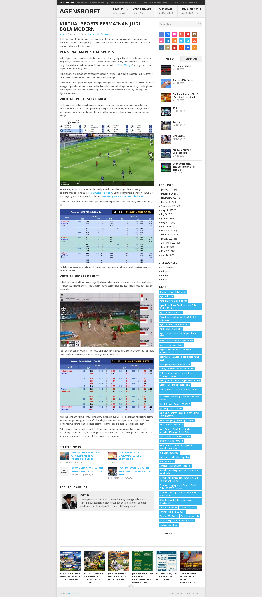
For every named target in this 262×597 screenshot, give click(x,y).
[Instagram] (194, 34)
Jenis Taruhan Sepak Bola (171, 425)
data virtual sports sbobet (100, 193)
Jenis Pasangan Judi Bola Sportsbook (177, 420)
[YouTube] (174, 47)
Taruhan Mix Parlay (169, 516)
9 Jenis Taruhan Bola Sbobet (173, 292)
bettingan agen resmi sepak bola (175, 364)
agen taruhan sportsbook (171, 345)
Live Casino (179, 136)
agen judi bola (166, 296)
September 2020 (169, 243)
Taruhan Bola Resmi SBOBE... (91, 3)
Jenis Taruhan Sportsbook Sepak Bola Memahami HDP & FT (177, 447)
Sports (176, 122)
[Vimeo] (187, 40)
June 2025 (166, 218)
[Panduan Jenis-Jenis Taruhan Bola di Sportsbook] (166, 561)
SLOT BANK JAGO (167, 533)
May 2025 (166, 222)
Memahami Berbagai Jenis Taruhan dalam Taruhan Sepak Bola (179, 479)
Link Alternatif (191, 11)
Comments (191, 59)
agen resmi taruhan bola (171, 312)
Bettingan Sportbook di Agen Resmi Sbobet (180, 380)
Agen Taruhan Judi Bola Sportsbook (176, 340)
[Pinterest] (187, 34)
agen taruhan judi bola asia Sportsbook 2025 (178, 334)
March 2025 (166, 230)
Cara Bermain (142, 11)
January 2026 (167, 189)
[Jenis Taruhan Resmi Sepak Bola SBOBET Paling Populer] (118, 561)
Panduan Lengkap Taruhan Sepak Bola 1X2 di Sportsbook (180, 494)
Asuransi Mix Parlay (183, 80)
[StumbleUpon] (194, 40)
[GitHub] (167, 47)
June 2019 (166, 247)
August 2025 (167, 210)
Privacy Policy (194, 593)
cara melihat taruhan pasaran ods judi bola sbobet (179, 398)
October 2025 (167, 202)
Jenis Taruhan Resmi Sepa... (155, 3)
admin (62, 34)
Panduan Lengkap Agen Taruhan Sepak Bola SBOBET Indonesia (178, 486)
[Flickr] (174, 34)
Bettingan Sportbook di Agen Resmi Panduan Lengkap (176, 374)
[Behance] (167, 34)
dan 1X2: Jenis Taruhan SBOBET (175, 404)
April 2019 (166, 255)
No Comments (103, 34)
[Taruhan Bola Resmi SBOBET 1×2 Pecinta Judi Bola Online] (70, 561)
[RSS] (194, 47)
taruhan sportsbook (169, 525)
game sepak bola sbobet (171, 408)
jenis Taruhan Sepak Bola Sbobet (175, 436)
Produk (119, 11)
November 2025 (168, 198)
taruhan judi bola (188, 507)
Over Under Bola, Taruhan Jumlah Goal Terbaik (184, 167)
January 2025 (167, 239)
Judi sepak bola (167, 461)
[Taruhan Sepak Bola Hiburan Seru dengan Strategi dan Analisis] (94, 561)
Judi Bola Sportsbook (169, 453)
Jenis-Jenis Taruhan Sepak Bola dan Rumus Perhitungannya (179, 414)
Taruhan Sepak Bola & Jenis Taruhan (177, 520)
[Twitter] (181, 40)
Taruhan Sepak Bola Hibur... (124, 3)
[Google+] (181, 34)
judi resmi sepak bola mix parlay (174, 457)
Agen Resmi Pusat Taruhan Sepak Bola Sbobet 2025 (178, 306)
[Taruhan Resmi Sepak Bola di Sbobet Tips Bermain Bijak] (191, 561)
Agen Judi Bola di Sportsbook (173, 301)
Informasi (166, 11)
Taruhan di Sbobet (168, 507)
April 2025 (166, 226)
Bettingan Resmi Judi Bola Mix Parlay (177, 368)
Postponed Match (182, 66)
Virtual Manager (125, 65)
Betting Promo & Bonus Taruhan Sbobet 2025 (179, 391)
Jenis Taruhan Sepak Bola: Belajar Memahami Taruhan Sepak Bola (175, 430)
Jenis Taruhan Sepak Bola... (186, 3)
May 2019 (166, 251)
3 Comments (113, 462)
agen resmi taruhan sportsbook (174, 324)
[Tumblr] (161, 47)
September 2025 (169, 206)
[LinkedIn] (167, 40)
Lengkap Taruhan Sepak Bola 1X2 (175, 466)
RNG (175, 108)
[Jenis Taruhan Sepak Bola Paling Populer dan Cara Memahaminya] (142, 561)
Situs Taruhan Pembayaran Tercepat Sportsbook (176, 501)
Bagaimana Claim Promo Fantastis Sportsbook (175, 351)
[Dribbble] (161, 40)
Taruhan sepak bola (190, 516)
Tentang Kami (174, 593)
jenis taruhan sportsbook (171, 441)
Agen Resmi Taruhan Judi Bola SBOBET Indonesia (178, 318)
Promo (164, 279)
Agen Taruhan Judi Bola (171, 329)
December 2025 (168, 194)
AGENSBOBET (80, 11)
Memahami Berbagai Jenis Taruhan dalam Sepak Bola (179, 472)
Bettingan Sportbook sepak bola (175, 385)
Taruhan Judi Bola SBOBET (172, 512)
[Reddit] (181, 47)
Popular (170, 59)
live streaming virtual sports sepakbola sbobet (122, 196)
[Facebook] (161, 34)
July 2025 (165, 214)
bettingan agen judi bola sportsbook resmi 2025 (179, 358)
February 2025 (168, 234)
